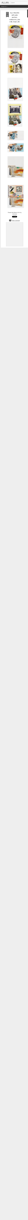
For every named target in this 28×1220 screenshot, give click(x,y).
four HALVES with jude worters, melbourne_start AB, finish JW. (14, 17)
